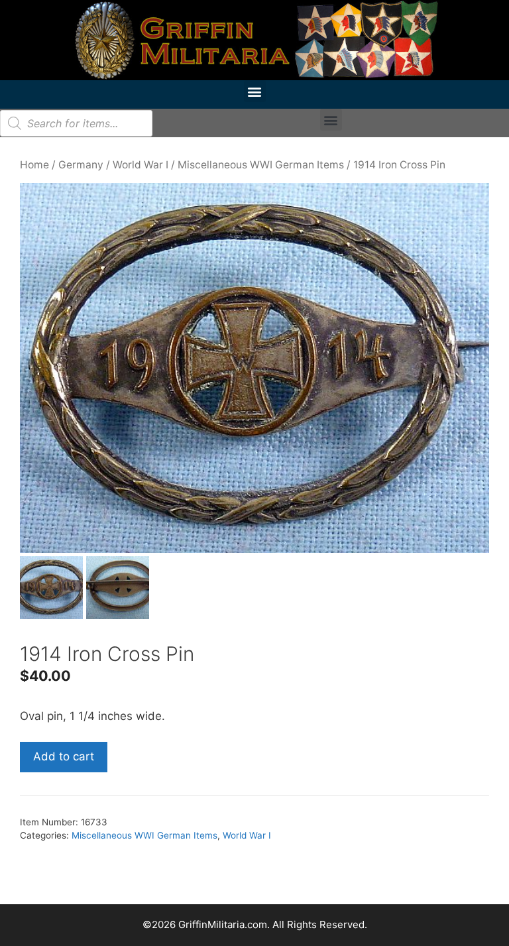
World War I (140, 164)
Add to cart (63, 756)
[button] (255, 91)
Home (34, 164)
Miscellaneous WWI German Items (261, 164)
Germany (80, 164)
